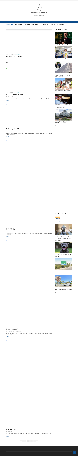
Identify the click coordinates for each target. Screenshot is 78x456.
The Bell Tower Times (9, 453)
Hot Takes (37, 24)
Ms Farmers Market (11, 429)
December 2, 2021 (11, 331)
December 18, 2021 (11, 231)
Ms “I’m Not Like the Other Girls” (15, 94)
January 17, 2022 (10, 96)
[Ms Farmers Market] (29, 383)
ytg (15, 96)
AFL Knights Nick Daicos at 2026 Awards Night (63, 44)
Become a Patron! (58, 221)
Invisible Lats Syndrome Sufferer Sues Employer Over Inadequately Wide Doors (63, 238)
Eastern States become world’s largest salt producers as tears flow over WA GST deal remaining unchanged (63, 75)
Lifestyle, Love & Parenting (11, 54)
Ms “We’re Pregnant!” (12, 329)
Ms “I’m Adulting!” (11, 229)
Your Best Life (45, 24)
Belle (6, 58)
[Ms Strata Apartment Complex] (29, 115)
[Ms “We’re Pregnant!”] (29, 283)
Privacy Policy (70, 453)
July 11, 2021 (10, 431)
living (16, 131)
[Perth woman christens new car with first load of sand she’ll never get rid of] (63, 281)
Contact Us (52, 24)
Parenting (20, 331)
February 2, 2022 (10, 58)
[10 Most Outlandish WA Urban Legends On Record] (63, 264)
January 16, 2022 (10, 131)
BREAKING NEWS (18, 24)
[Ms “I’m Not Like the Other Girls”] (29, 79)
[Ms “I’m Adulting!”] (29, 183)
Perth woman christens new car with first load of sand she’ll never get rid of (63, 290)
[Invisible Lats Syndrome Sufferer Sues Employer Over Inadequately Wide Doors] (63, 229)
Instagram (17, 331)
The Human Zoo (9, 24)
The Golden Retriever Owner (14, 56)
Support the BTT (61, 24)
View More (8, 64)
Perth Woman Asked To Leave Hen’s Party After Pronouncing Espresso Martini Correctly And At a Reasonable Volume (63, 106)
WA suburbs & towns (29, 24)
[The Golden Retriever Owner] (29, 41)
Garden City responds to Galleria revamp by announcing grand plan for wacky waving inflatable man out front (63, 92)
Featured (18, 54)
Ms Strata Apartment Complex (14, 129)
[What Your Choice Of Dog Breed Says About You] (63, 247)
